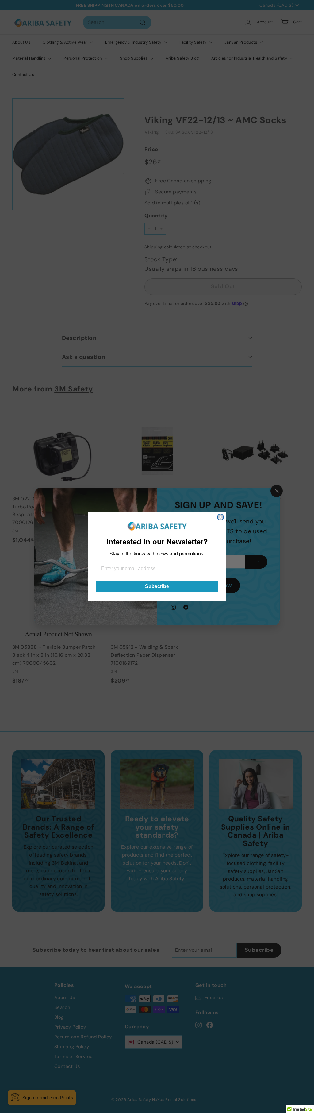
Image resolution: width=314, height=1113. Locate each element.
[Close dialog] (220, 517)
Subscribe (157, 586)
